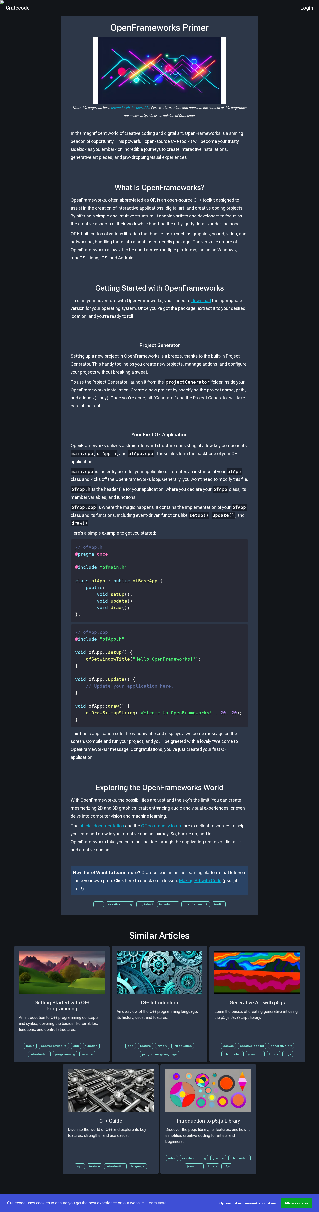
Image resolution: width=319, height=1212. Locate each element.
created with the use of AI (130, 108)
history (162, 1046)
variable (87, 1054)
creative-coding (120, 904)
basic (30, 1046)
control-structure (54, 1046)
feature (145, 1046)
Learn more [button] (157, 1203)
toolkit (218, 904)
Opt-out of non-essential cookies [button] (247, 1203)
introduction (168, 904)
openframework (196, 904)
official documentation (102, 825)
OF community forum (162, 825)
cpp (99, 904)
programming (65, 1054)
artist (172, 1158)
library (273, 1054)
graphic (218, 1158)
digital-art (146, 904)
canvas (228, 1046)
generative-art (281, 1046)
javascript (255, 1054)
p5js (288, 1054)
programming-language (159, 1054)
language (138, 1166)
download (201, 300)
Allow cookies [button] (297, 1203)
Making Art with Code (200, 880)
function (91, 1046)
